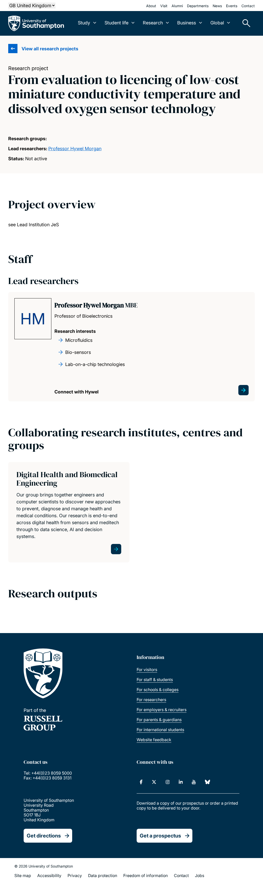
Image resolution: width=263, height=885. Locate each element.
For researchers (151, 699)
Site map (22, 875)
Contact (248, 6)
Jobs (199, 875)
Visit (163, 6)
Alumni (177, 6)
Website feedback (154, 739)
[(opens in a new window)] (141, 782)
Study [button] (84, 22)
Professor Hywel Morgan (74, 148)
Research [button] (153, 22)
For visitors (147, 669)
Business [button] (186, 22)
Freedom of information (145, 875)
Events (231, 6)
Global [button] (217, 22)
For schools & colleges (158, 689)
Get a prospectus (160, 836)
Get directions (44, 836)
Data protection (102, 875)
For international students (160, 729)
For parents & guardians (159, 719)
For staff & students (155, 679)
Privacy (75, 875)
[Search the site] (244, 23)
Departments (198, 6)
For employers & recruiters (161, 709)
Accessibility (49, 875)
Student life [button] (116, 22)
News (217, 6)
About (151, 6)
